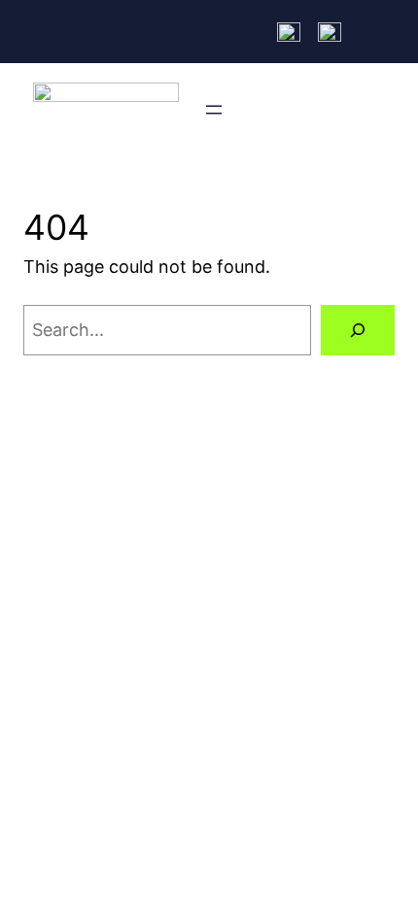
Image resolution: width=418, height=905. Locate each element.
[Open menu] (214, 109)
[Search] (358, 330)
